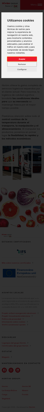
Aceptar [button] (22, 59)
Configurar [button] (22, 69)
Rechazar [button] (22, 64)
